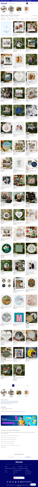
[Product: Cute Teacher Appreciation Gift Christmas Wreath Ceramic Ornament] (31, 335)
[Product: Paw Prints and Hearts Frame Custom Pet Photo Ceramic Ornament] (19, 43)
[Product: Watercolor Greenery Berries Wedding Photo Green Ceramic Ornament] (6, 59)
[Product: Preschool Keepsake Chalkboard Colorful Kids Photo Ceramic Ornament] (19, 180)
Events (5, 0)
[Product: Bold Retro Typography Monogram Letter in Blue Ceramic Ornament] (19, 317)
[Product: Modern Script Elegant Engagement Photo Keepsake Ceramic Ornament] (19, 27)
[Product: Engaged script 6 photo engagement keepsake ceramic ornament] (19, 283)
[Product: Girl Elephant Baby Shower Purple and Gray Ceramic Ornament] (19, 163)
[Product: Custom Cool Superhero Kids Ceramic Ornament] (6, 248)
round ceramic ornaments (4, 401)
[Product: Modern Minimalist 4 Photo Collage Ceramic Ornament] (6, 163)
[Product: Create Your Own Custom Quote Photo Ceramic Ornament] (31, 214)
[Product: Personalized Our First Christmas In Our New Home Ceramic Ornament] (31, 127)
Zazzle (2, 0)
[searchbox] (18, 3)
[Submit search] (27, 3)
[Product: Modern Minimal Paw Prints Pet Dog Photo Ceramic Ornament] (31, 76)
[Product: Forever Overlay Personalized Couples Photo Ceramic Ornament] (6, 93)
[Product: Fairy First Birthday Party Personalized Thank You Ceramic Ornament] (31, 300)
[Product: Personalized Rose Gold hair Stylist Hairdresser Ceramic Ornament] (31, 197)
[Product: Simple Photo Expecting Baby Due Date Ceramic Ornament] (19, 59)
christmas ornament (3, 402)
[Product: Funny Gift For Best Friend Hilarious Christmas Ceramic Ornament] (6, 335)
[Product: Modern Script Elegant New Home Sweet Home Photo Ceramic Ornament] (6, 43)
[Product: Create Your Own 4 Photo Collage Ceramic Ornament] (19, 146)
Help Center (24, 411)
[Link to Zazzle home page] (4, 3)
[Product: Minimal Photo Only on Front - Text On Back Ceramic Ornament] (19, 197)
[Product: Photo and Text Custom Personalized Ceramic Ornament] (19, 127)
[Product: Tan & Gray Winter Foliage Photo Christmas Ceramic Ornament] (19, 352)
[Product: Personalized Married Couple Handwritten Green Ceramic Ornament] (6, 352)
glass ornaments (3, 403)
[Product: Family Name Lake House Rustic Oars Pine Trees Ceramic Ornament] (31, 248)
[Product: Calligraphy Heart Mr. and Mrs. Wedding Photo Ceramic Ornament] (19, 335)
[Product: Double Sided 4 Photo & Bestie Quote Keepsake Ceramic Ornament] (19, 265)
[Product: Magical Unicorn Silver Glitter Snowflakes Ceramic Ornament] (19, 300)
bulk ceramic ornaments (12, 401)
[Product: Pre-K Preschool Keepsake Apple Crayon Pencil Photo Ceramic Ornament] (31, 232)
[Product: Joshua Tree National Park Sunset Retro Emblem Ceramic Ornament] (31, 283)
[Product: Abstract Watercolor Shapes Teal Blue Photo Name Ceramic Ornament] (31, 43)
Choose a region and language (18, 476)
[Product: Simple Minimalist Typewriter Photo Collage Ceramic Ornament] (31, 146)
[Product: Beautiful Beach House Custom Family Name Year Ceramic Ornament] (6, 146)
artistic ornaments (15, 402)
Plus (8, 0)
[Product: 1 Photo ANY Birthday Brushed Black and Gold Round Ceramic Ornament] (31, 317)
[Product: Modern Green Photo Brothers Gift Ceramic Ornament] (6, 76)
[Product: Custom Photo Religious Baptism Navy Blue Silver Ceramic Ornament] (31, 59)
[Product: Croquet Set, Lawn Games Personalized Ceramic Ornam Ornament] (19, 248)
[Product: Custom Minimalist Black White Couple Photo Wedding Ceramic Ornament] (6, 180)
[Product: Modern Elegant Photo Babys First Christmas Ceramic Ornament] (31, 180)
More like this (15, 35)
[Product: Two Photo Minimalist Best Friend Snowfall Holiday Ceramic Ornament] (31, 265)
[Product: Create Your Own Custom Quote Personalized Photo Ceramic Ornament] (19, 232)
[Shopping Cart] (36, 3)
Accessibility (19, 485)
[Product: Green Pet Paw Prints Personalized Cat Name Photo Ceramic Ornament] (6, 265)
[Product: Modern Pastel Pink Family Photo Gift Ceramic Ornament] (31, 27)
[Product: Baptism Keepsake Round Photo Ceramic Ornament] (31, 110)
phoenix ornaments (8, 403)
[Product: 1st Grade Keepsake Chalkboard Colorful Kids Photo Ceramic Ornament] (6, 370)
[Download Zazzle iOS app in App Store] (22, 481)
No (6, 409)
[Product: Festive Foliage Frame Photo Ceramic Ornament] (19, 370)
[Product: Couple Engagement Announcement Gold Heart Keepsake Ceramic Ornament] (19, 76)
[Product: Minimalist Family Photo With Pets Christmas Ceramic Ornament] (6, 110)
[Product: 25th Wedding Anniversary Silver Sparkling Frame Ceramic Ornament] (6, 317)
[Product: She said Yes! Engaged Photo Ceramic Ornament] (19, 214)
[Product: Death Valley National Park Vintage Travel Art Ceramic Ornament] (6, 300)
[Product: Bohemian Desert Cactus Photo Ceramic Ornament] (19, 93)
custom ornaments (9, 402)
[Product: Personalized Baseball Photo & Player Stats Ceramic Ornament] (31, 163)
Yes (3, 409)
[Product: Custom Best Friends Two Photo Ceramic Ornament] (6, 197)
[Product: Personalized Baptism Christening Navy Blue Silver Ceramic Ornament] (19, 110)
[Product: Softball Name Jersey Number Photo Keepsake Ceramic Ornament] (31, 352)
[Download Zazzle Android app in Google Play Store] (29, 481)
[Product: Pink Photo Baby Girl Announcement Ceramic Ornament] (6, 127)
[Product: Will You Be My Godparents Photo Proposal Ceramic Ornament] (31, 93)
